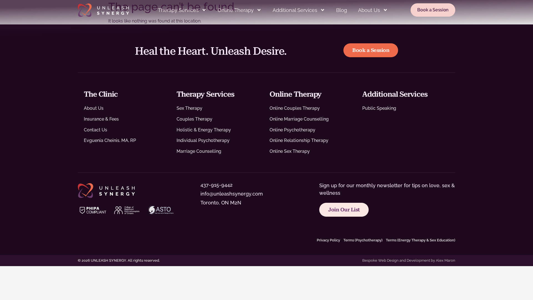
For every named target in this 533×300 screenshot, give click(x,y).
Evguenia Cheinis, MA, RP (110, 140)
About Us (369, 10)
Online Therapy (236, 10)
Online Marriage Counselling (299, 119)
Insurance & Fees (101, 119)
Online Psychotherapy (292, 129)
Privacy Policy (328, 240)
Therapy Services (178, 10)
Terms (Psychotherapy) (363, 240)
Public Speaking (379, 108)
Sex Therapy (189, 108)
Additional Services (295, 10)
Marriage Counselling (199, 151)
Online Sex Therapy (290, 151)
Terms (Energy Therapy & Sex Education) (420, 240)
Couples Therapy (194, 119)
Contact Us (95, 129)
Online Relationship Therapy (299, 140)
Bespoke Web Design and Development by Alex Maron (408, 260)
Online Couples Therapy (295, 108)
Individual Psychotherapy (203, 140)
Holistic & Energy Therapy (204, 129)
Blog (341, 10)
